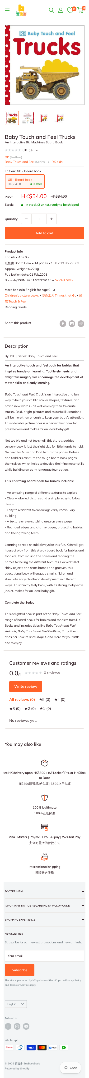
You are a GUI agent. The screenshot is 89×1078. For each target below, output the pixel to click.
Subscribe (19, 970)
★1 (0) (45, 708)
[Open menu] (7, 10)
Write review (25, 686)
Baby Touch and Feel (19, 162)
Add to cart (44, 233)
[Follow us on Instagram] (17, 1026)
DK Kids (57, 162)
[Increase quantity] (51, 219)
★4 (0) (60, 699)
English (11, 1004)
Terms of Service (19, 984)
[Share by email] (72, 323)
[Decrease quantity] (26, 219)
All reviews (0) (22, 699)
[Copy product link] (81, 323)
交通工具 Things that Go (59, 295)
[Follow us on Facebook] (8, 1026)
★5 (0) (44, 699)
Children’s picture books (22, 295)
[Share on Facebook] (63, 323)
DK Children (64, 280)
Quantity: (11, 219)
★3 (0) (15, 708)
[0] (70, 10)
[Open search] (51, 10)
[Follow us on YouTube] (26, 1026)
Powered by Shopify (17, 1068)
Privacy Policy (73, 980)
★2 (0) (30, 708)
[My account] (60, 10)
